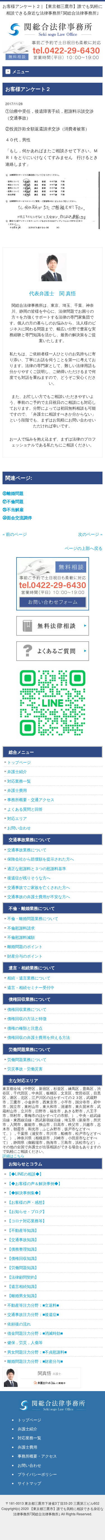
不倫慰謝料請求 (21, 928)
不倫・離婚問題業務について (32, 918)
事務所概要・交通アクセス (30, 799)
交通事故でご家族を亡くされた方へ (38, 887)
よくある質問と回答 (25, 809)
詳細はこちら (13, 1155)
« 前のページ (15, 534)
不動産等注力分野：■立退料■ (33, 1305)
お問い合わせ (19, 828)
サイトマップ (29, 1483)
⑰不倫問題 (13, 501)
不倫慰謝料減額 (21, 937)
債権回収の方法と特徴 (26, 1018)
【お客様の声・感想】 (26, 1202)
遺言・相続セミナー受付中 (30, 987)
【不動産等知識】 (23, 1230)
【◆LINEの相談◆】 (25, 1174)
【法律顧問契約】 (23, 1277)
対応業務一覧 (19, 781)
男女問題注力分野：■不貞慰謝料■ (37, 1352)
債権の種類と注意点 (25, 1028)
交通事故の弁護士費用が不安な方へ (38, 896)
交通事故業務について (26, 849)
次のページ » (90, 534)
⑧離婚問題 (13, 493)
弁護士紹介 (17, 771)
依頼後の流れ (19, 1324)
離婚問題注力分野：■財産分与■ (35, 1361)
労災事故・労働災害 (25, 1068)
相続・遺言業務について (28, 978)
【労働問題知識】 (23, 1267)
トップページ (19, 762)
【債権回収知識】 (23, 1258)
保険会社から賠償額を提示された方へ (40, 859)
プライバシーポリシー (37, 1474)
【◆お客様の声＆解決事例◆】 (34, 1183)
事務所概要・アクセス (37, 1456)
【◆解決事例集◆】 (25, 1192)
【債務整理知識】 (23, 1249)
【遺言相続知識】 (23, 1286)
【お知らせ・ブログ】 (26, 1211)
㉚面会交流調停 (17, 518)
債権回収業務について (26, 1009)
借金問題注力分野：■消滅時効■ (35, 1333)
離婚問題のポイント (25, 946)
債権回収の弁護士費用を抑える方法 (38, 1037)
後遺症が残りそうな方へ (28, 877)
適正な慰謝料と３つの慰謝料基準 (36, 868)
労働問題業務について (26, 1059)
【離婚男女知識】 (23, 1295)
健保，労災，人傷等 (25, 1342)
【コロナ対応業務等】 (26, 1220)
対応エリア (17, 818)
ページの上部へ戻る (83, 548)
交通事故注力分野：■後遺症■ (33, 1314)
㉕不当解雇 (13, 509)
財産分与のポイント (25, 956)
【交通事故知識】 (23, 1239)
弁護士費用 (17, 790)
